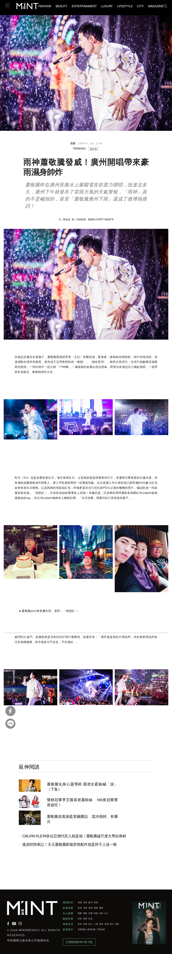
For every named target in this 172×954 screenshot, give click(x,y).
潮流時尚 (68, 902)
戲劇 (80, 913)
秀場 (96, 902)
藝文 (112, 924)
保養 (85, 908)
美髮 (96, 908)
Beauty (61, 6)
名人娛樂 (68, 913)
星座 (101, 924)
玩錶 (80, 918)
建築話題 (91, 929)
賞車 (117, 924)
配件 (90, 902)
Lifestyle (125, 6)
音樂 (90, 913)
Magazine (155, 6)
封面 (101, 913)
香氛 (90, 908)
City (140, 6)
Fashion (44, 6)
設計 (90, 924)
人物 (96, 924)
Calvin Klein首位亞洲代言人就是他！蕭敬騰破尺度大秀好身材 (74, 835)
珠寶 (85, 918)
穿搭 (85, 902)
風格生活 (68, 924)
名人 (106, 913)
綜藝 (96, 913)
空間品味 (101, 929)
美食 (80, 924)
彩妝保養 (68, 908)
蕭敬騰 (93, 149)
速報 (80, 902)
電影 (85, 913)
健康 (101, 908)
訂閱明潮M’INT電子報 (79, 942)
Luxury (107, 6)
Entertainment (84, 6)
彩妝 (80, 908)
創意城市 (68, 929)
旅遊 (85, 924)
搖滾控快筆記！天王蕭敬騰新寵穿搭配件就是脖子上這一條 (69, 844)
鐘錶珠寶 (68, 918)
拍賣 (90, 918)
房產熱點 (82, 929)
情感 (106, 924)
